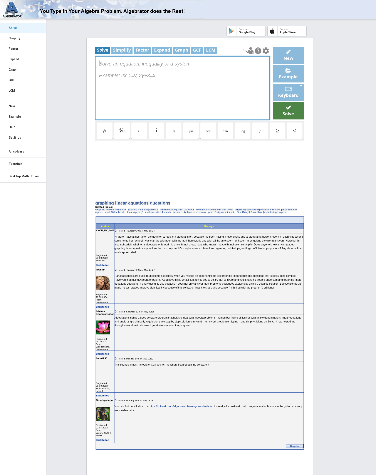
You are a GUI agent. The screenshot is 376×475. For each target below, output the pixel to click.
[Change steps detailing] (266, 50)
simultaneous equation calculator (177, 209)
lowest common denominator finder (214, 209)
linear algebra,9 (135, 212)
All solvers (16, 151)
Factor (14, 48)
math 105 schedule (115, 212)
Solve (13, 28)
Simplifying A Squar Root (249, 212)
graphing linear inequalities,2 (143, 209)
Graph (13, 69)
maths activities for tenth (158, 212)
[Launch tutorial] (248, 50)
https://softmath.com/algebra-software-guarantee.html (181, 406)
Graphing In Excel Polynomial (110, 209)
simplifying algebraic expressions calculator (257, 209)
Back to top (102, 265)
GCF (12, 80)
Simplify (14, 38)
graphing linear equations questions (132, 203)
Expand (14, 59)
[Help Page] (258, 50)
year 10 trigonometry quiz (221, 212)
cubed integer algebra (275, 212)
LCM (12, 90)
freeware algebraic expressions (189, 212)
